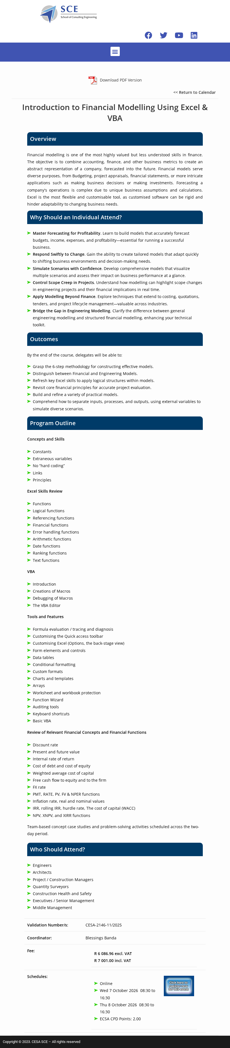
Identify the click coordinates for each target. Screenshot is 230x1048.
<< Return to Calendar (194, 92)
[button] (115, 51)
